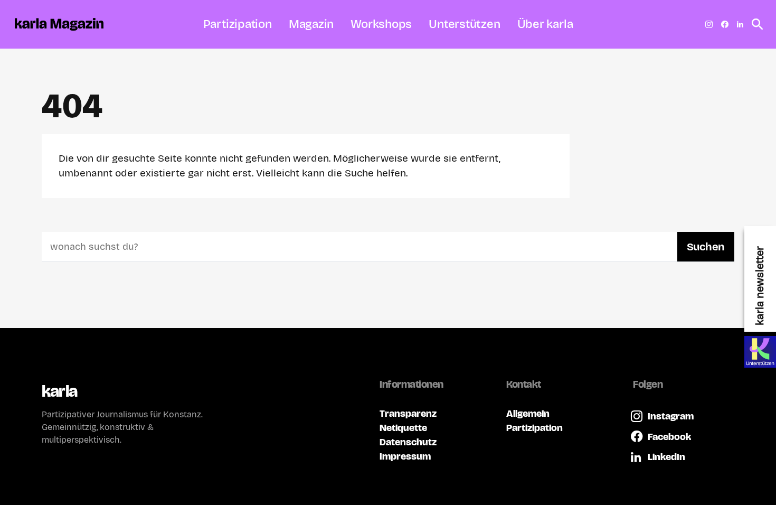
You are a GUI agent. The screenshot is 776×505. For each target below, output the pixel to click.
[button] (754, 24)
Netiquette (403, 428)
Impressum (405, 456)
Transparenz (408, 413)
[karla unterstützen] (760, 352)
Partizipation (534, 428)
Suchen (706, 246)
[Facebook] (724, 24)
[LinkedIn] (740, 24)
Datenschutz (408, 442)
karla (59, 391)
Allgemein (528, 413)
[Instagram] (709, 24)
